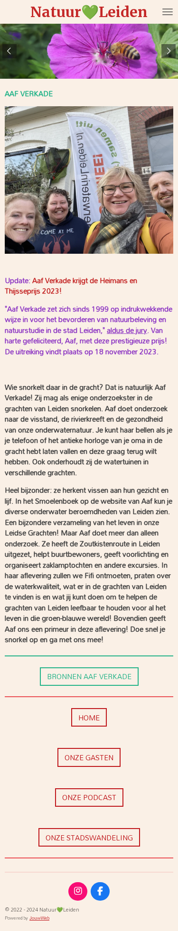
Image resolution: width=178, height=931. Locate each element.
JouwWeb (39, 917)
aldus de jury (127, 330)
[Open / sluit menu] (167, 12)
